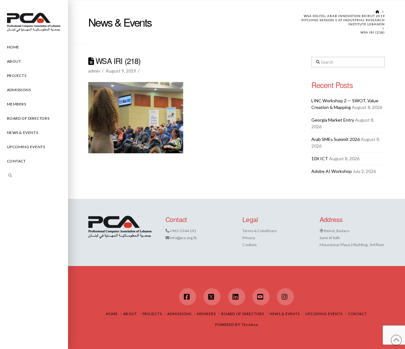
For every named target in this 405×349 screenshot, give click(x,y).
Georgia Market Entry (332, 120)
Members (206, 314)
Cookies (249, 244)
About (130, 314)
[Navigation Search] (34, 176)
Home (112, 314)
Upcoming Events (324, 314)
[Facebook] (187, 296)
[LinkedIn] (236, 296)
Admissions (179, 314)
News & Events (285, 314)
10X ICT (319, 158)
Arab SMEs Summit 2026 (335, 139)
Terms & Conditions (259, 230)
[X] (212, 296)
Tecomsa (249, 324)
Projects (152, 314)
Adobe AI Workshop (331, 171)
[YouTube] (261, 296)
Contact (357, 314)
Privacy (248, 237)
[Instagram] (285, 296)
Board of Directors (242, 314)
